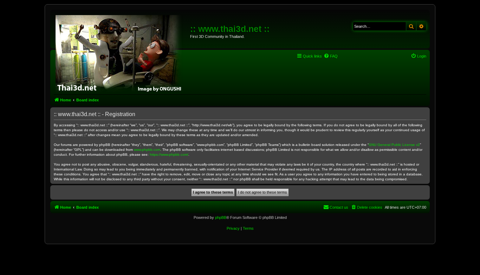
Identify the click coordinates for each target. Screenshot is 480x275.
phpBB (220, 217)
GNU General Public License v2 (394, 145)
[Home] (121, 53)
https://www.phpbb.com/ (169, 154)
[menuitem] (331, 56)
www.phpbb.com (147, 150)
